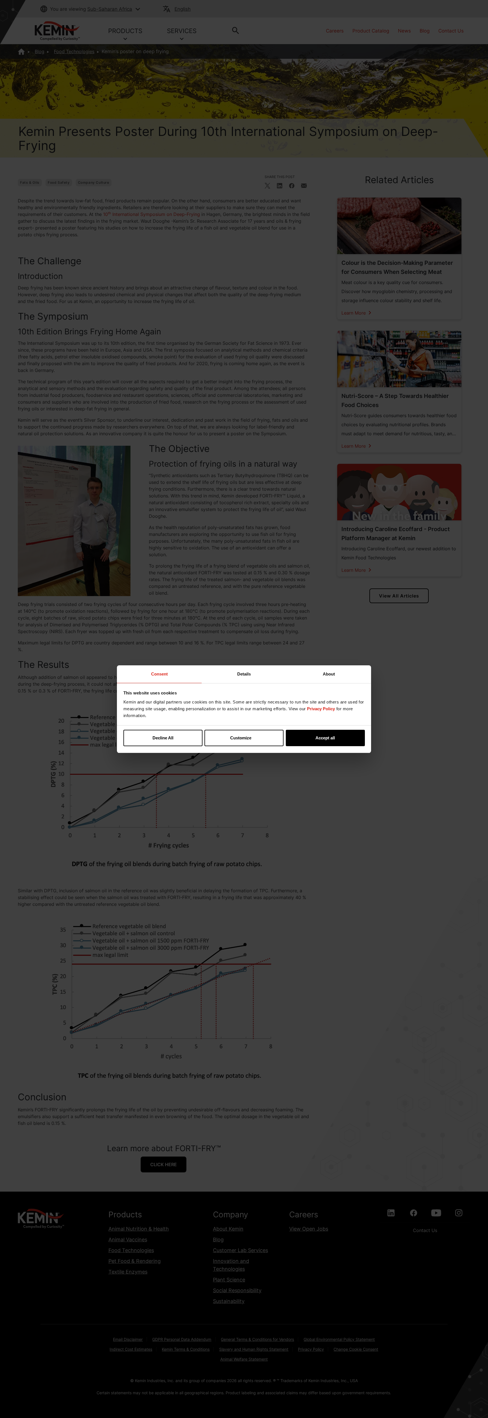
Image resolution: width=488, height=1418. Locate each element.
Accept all (325, 737)
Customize (240, 737)
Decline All (162, 737)
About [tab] (329, 674)
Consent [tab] (159, 674)
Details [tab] (244, 674)
